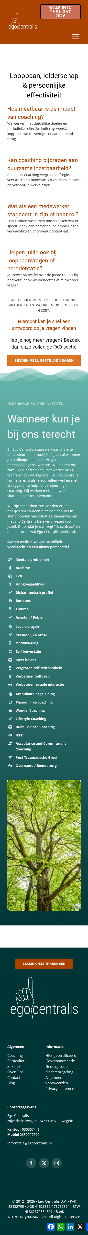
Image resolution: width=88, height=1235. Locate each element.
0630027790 (29, 1134)
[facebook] (31, 1163)
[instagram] (57, 1163)
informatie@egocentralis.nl (29, 1143)
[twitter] (44, 1163)
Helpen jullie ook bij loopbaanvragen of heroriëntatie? (32, 260)
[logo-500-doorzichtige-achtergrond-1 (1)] (44, 975)
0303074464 (32, 1129)
